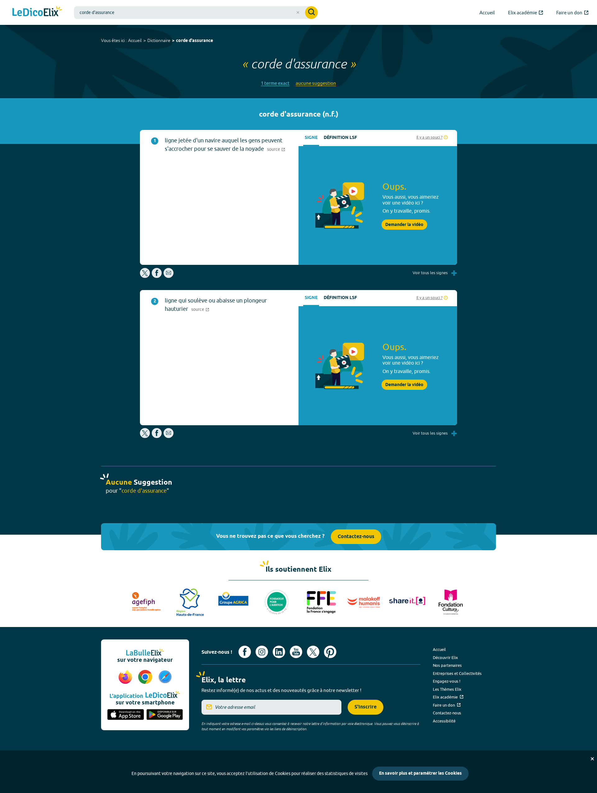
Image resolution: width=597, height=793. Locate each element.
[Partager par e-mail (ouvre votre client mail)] (168, 276)
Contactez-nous (356, 536)
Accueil (135, 40)
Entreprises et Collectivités (457, 673)
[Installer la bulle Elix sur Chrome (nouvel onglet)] (146, 677)
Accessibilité (444, 720)
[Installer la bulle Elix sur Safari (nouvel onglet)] (165, 677)
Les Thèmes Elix (447, 689)
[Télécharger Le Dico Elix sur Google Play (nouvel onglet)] (164, 715)
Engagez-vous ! (446, 681)
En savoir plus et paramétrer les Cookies (420, 774)
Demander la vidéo (404, 225)
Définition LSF (340, 138)
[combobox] (196, 12)
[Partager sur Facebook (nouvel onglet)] (157, 276)
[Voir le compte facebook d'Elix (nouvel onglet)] (244, 652)
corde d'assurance (194, 41)
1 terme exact (275, 83)
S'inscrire (365, 707)
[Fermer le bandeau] (592, 758)
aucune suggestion (316, 83)
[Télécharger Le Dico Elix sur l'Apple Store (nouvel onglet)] (125, 715)
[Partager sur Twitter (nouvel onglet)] (145, 276)
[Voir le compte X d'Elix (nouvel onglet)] (313, 652)
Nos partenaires (447, 665)
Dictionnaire (158, 40)
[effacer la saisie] (297, 12)
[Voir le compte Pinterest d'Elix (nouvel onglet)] (330, 652)
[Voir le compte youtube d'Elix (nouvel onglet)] (296, 652)
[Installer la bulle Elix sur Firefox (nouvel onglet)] (126, 677)
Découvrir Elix (445, 657)
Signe (311, 138)
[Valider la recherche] (311, 12)
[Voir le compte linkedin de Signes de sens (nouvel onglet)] (279, 652)
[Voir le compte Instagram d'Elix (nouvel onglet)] (262, 652)
